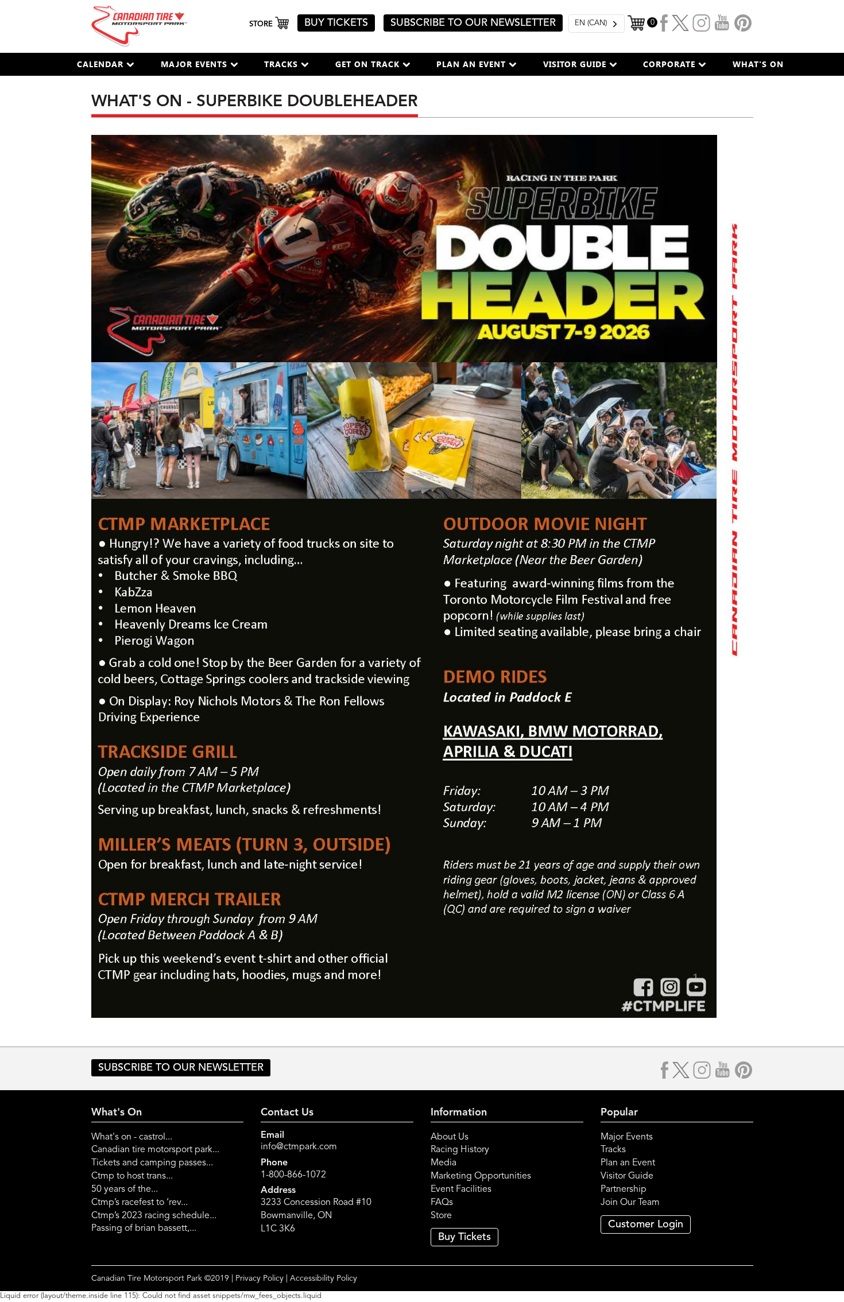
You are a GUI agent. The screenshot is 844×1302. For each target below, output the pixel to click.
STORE (262, 24)
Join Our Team (630, 1202)
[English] (596, 23)
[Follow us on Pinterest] (743, 23)
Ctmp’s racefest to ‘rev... (139, 1202)
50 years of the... (124, 1189)
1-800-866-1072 (293, 1175)
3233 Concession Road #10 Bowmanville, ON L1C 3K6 (316, 1216)
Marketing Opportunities (481, 1176)
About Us (450, 1137)
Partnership (623, 1189)
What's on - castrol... (131, 1137)
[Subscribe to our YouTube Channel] (722, 23)
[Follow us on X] (680, 23)
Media (443, 1163)
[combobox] (596, 23)
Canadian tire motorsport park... (155, 1149)
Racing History (460, 1149)
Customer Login (645, 1224)
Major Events (627, 1137)
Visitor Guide (627, 1176)
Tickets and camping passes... (152, 1163)
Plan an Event (628, 1163)
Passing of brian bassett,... (143, 1228)
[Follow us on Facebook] (664, 23)
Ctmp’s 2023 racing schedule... (153, 1215)
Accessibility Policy (323, 1278)
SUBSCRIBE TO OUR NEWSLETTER (473, 23)
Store (441, 1215)
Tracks (613, 1149)
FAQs (442, 1202)
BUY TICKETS (336, 23)
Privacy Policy (259, 1278)
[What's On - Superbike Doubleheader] (422, 576)
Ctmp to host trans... (132, 1176)
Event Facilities (461, 1189)
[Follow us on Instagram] (701, 23)
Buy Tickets (464, 1237)
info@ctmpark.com (299, 1147)
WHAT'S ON (758, 64)
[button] (105, 64)
